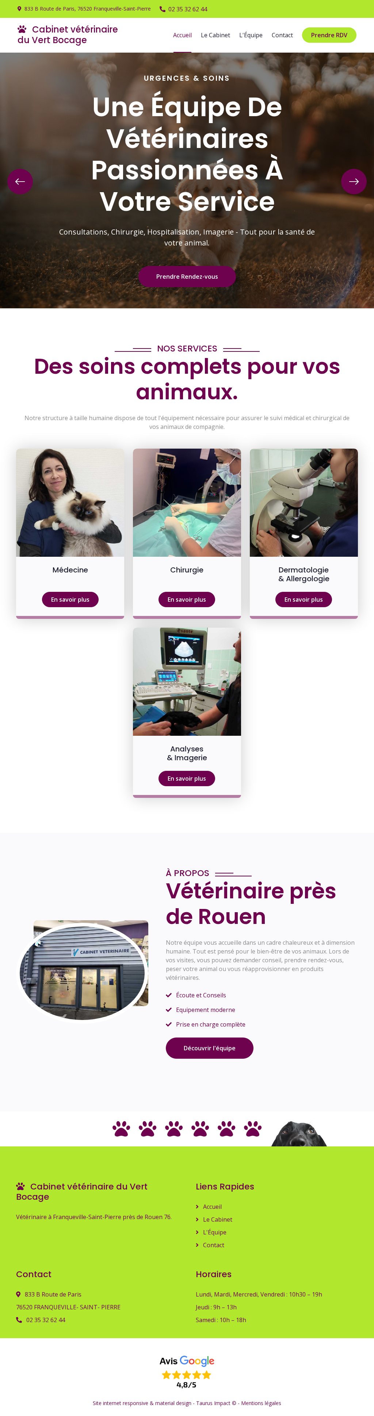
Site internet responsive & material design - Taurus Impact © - (167, 1403)
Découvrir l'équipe (210, 1048)
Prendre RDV (329, 35)
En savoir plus (70, 599)
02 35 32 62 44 (187, 9)
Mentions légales (261, 1403)
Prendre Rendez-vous (187, 277)
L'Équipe (251, 35)
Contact (282, 35)
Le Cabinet (215, 35)
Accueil (182, 35)
